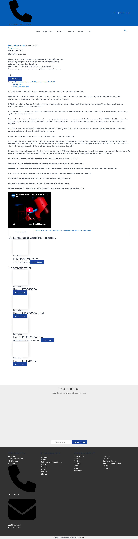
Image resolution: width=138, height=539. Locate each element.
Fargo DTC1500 (49, 82)
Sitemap (44, 474)
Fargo (40, 82)
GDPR (43, 459)
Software (77, 463)
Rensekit (106, 458)
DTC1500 (33, 82)
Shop (38, 31)
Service (71, 31)
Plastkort (60, 31)
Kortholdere (78, 471)
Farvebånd (78, 458)
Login (128, 13)
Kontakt (121, 13)
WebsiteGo (81, 537)
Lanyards (106, 456)
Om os (115, 13)
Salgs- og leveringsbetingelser (52, 462)
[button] (64, 32)
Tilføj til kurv (15, 79)
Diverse (106, 466)
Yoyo (76, 468)
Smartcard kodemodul (83, 230)
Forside (11, 45)
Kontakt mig (80, 442)
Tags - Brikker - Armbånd (112, 463)
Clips (76, 466)
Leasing (80, 31)
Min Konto (44, 457)
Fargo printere (48, 31)
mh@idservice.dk (14, 525)
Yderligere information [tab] (21, 87)
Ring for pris (20, 292)
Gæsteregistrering (109, 461)
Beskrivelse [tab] (17, 84)
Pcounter (106, 468)
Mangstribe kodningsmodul (50, 230)
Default (37, 230)
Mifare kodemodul (67, 230)
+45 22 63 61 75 (14, 494)
